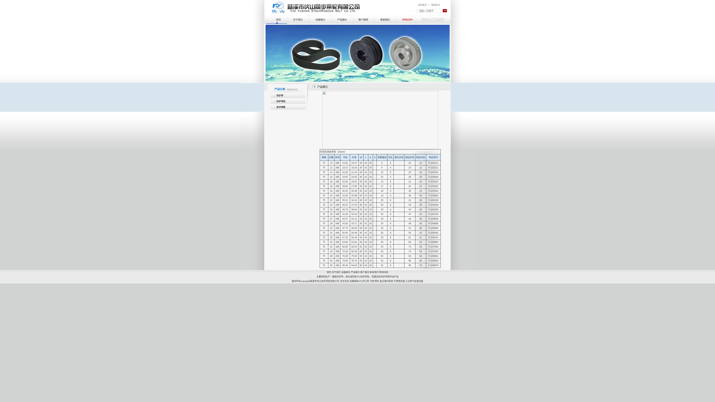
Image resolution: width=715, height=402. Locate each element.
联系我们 (374, 272)
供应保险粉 (351, 276)
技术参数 (281, 107)
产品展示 (355, 272)
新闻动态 (383, 272)
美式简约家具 (386, 281)
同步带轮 (281, 101)
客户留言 (364, 272)
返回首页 (422, 5)
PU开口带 (364, 281)
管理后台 (435, 5)
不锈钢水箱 (399, 281)
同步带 (280, 95)
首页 (329, 272)
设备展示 (345, 272)
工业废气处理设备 (414, 281)
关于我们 (336, 272)
